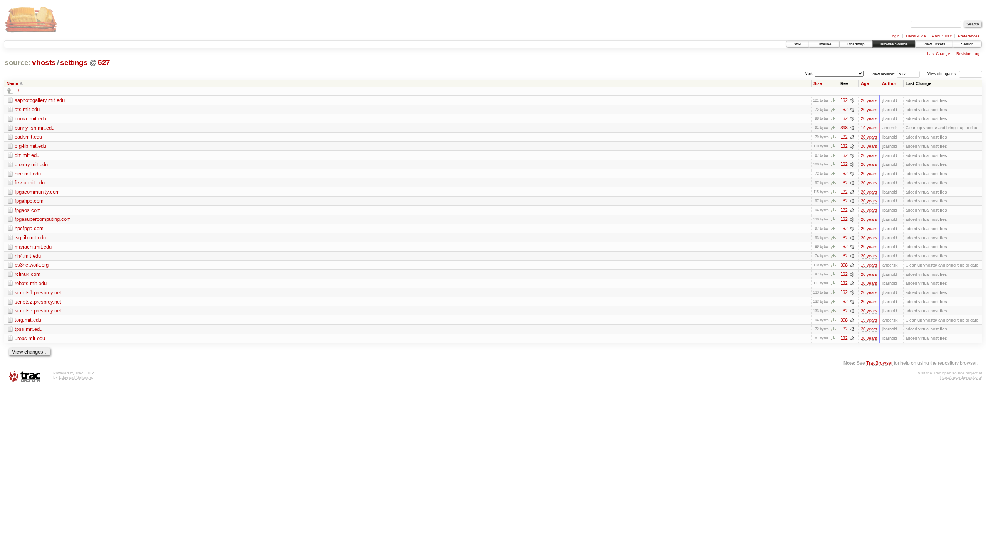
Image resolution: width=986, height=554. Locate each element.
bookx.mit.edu (30, 119)
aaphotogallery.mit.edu (40, 100)
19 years (869, 127)
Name (12, 83)
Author (889, 83)
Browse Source (893, 44)
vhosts (43, 62)
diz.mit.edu (27, 155)
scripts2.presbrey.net (38, 302)
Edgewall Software (75, 377)
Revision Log (967, 54)
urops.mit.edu (30, 338)
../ (17, 91)
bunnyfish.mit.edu (34, 128)
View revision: (883, 74)
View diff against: (943, 74)
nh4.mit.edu (28, 256)
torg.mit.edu (28, 320)
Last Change (938, 54)
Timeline (824, 44)
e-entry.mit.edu (31, 164)
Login (895, 36)
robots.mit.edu (31, 283)
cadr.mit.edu (28, 137)
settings (73, 62)
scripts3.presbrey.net (38, 311)
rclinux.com (27, 274)
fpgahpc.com (29, 201)
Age (865, 83)
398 (843, 127)
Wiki (797, 44)
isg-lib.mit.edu (30, 237)
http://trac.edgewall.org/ (961, 377)
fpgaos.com (28, 210)
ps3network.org (32, 265)
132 (843, 100)
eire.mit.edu (28, 174)
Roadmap (856, 44)
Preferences (968, 36)
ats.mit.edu (27, 109)
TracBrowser (879, 362)
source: (18, 62)
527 (104, 62)
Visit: (809, 73)
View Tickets (934, 44)
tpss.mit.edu (28, 329)
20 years (869, 100)
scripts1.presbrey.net (38, 292)
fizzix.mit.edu (30, 182)
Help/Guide (916, 36)
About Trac (942, 36)
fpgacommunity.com (37, 192)
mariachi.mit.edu (33, 247)
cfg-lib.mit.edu (30, 146)
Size (817, 83)
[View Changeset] (852, 100)
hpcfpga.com (29, 228)
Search (967, 44)
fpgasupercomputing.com (43, 219)
